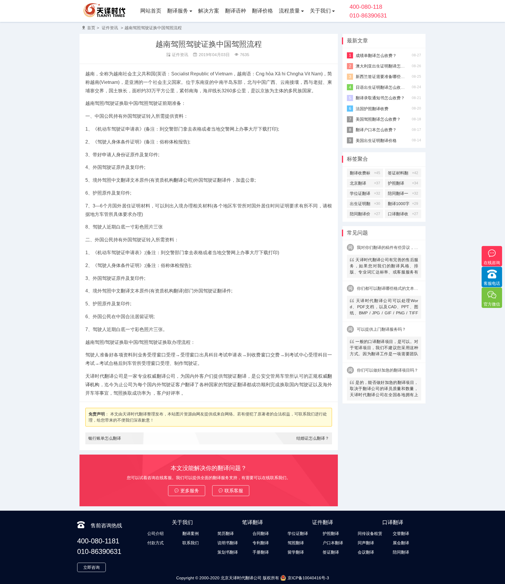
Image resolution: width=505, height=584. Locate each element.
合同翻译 (260, 533)
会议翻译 (366, 552)
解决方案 (208, 11)
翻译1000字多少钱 (403, 204)
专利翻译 (260, 542)
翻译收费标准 (365, 174)
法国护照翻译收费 (372, 108)
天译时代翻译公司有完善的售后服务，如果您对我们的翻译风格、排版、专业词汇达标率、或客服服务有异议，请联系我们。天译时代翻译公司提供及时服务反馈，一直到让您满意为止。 (384, 266)
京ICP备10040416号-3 (308, 578)
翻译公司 (183, 180)
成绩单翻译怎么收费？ (376, 55)
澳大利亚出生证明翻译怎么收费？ (381, 66)
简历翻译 (225, 533)
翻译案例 (190, 533)
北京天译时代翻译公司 (241, 578)
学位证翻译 (365, 193)
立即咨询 (91, 567)
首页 (91, 27)
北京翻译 (365, 183)
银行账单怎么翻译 (104, 438)
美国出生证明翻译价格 (376, 140)
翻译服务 (177, 11)
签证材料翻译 (403, 174)
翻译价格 (262, 11)
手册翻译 (260, 552)
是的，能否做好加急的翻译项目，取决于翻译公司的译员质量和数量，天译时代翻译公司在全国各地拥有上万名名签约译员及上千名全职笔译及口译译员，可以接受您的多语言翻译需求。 (384, 389)
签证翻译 (331, 552)
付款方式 (155, 542)
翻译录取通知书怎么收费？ (380, 98)
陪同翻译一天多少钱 (403, 194)
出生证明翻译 (365, 204)
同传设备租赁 (370, 533)
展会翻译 (401, 542)
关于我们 (320, 11)
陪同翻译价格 (365, 215)
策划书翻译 (227, 552)
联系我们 (190, 542)
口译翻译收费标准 (403, 215)
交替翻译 (401, 533)
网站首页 (150, 11)
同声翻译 (366, 542)
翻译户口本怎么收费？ (376, 129)
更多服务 (189, 490)
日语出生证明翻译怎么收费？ (381, 87)
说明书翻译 (227, 542)
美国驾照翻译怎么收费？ (378, 119)
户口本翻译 (333, 542)
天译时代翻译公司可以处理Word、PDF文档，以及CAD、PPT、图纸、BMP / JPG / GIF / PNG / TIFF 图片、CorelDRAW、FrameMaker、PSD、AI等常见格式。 (384, 307)
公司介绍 (155, 533)
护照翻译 (403, 183)
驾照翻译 (296, 542)
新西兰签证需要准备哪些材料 (381, 76)
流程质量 (289, 11)
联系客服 (233, 490)
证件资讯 (110, 27)
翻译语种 (235, 11)
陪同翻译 (401, 552)
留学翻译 (296, 552)
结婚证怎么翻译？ (312, 438)
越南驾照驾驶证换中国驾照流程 (153, 27)
